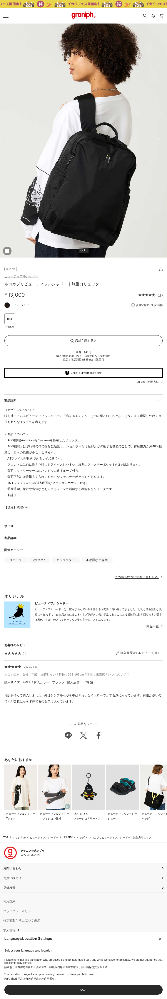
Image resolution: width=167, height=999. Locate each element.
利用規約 (9, 901)
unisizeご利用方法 (148, 381)
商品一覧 (152, 626)
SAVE (83, 990)
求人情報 (9, 930)
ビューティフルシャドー (21, 276)
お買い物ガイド (14, 878)
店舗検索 (9, 887)
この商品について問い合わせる (137, 577)
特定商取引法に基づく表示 (21, 920)
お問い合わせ (12, 868)
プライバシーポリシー (18, 911)
